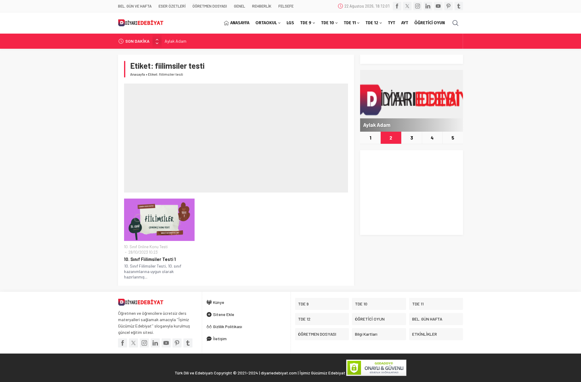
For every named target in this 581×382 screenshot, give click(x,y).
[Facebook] (397, 6)
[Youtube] (438, 6)
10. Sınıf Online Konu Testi (146, 246)
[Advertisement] (236, 138)
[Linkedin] (428, 6)
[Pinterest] (448, 6)
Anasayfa (137, 74)
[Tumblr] (459, 6)
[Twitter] (407, 6)
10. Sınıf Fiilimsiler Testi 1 (150, 259)
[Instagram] (417, 6)
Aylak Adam (175, 41)
